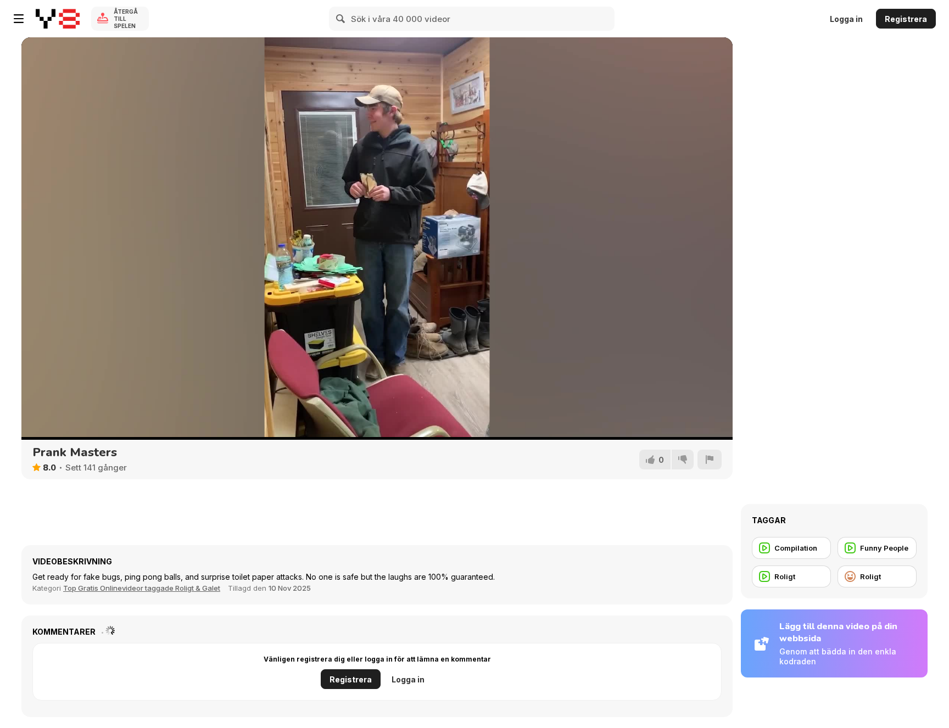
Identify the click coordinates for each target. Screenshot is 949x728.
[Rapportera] (709, 459)
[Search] (341, 19)
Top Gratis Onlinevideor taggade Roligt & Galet (141, 588)
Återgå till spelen (126, 18)
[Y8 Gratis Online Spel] (57, 19)
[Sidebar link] (19, 19)
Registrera (906, 19)
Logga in (846, 19)
